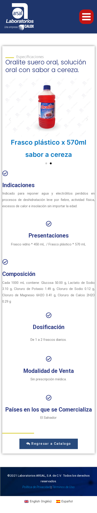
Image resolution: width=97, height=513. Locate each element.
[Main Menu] (86, 16)
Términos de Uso (63, 487)
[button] (46, 163)
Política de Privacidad (36, 487)
